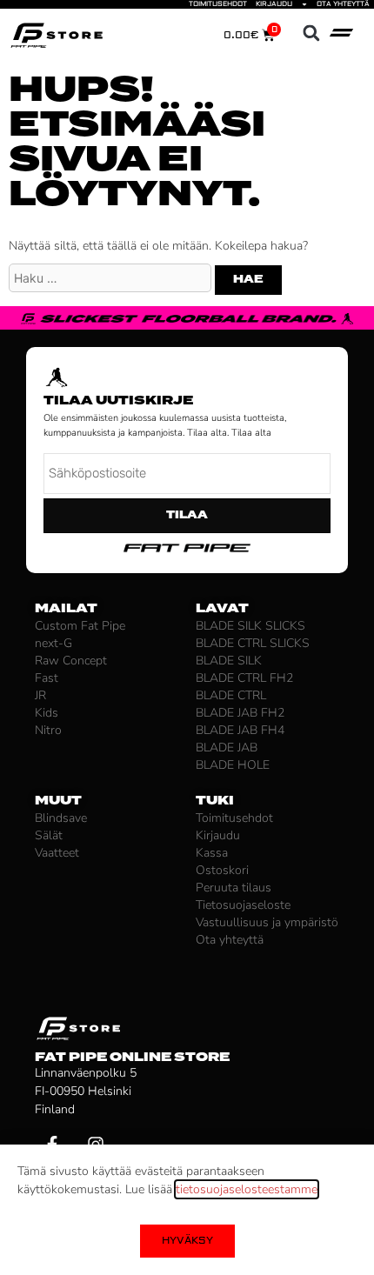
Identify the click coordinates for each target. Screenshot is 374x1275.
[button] (311, 33)
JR (40, 695)
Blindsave (61, 818)
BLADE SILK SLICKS (250, 625)
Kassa (212, 852)
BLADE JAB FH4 (240, 730)
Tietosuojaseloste (243, 905)
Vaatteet (57, 852)
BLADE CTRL (231, 695)
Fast (46, 678)
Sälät (49, 835)
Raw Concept (71, 660)
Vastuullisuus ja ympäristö (267, 922)
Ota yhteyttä (343, 4)
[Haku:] (112, 278)
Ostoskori (222, 870)
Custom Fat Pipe (80, 625)
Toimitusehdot (218, 4)
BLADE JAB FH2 (240, 712)
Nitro (48, 730)
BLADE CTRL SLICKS (253, 643)
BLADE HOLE (233, 765)
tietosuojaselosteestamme (246, 1189)
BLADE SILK (229, 660)
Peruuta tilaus (233, 887)
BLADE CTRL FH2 (244, 678)
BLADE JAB (226, 747)
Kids (46, 712)
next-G (53, 643)
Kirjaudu (274, 4)
